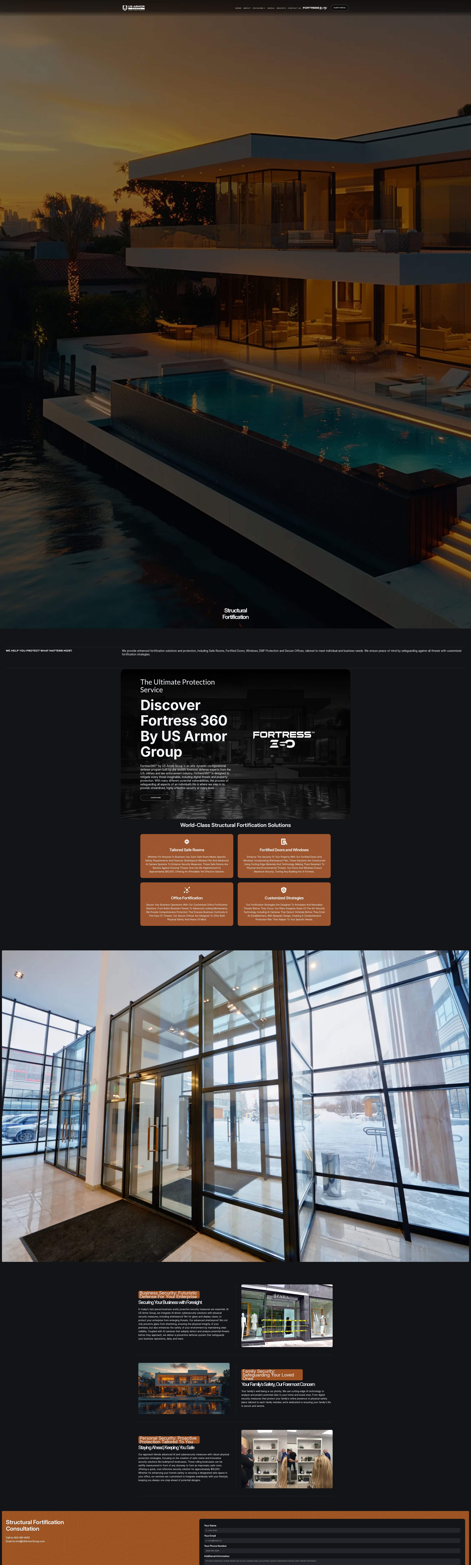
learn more (156, 797)
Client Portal (340, 8)
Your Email (210, 1535)
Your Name (210, 1525)
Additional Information (216, 1556)
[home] (134, 8)
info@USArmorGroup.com (30, 1541)
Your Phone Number (215, 1546)
